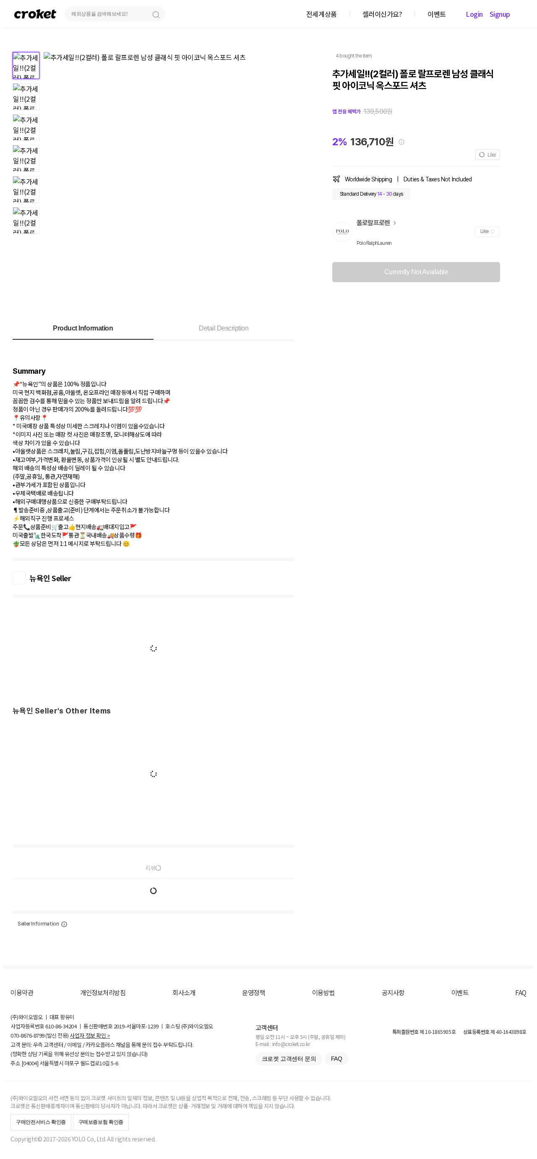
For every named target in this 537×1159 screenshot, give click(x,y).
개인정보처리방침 (102, 992)
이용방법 (323, 992)
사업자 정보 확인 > (90, 1035)
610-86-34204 (60, 1026)
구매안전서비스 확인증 (41, 1122)
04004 (30, 1063)
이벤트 (460, 992)
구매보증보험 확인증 (100, 1122)
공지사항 (393, 992)
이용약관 (21, 992)
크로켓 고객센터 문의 (289, 1058)
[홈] (35, 13)
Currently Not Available (416, 271)
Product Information (83, 328)
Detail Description (223, 328)
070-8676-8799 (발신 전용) (39, 1035)
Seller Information (38, 924)
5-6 (114, 1063)
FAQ (521, 992)
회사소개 (183, 992)
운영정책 (253, 992)
